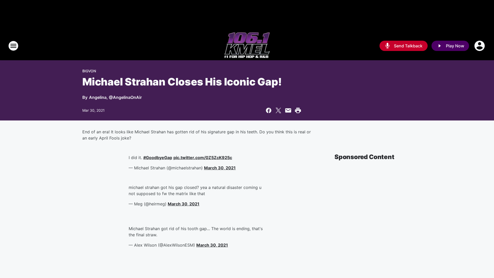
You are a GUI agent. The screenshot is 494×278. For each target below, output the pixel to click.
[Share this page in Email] (288, 110)
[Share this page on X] (278, 110)
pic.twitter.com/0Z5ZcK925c (202, 157)
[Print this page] (298, 110)
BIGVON (89, 71)
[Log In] (480, 46)
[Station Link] (247, 45)
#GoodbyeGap (157, 157)
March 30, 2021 (220, 167)
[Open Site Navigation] (13, 46)
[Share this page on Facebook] (268, 110)
